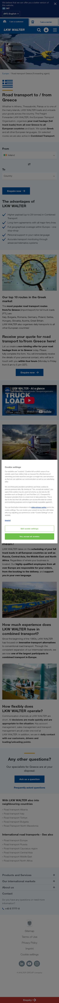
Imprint (8, 520)
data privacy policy (38, 507)
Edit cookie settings (29, 528)
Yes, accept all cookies (29, 536)
